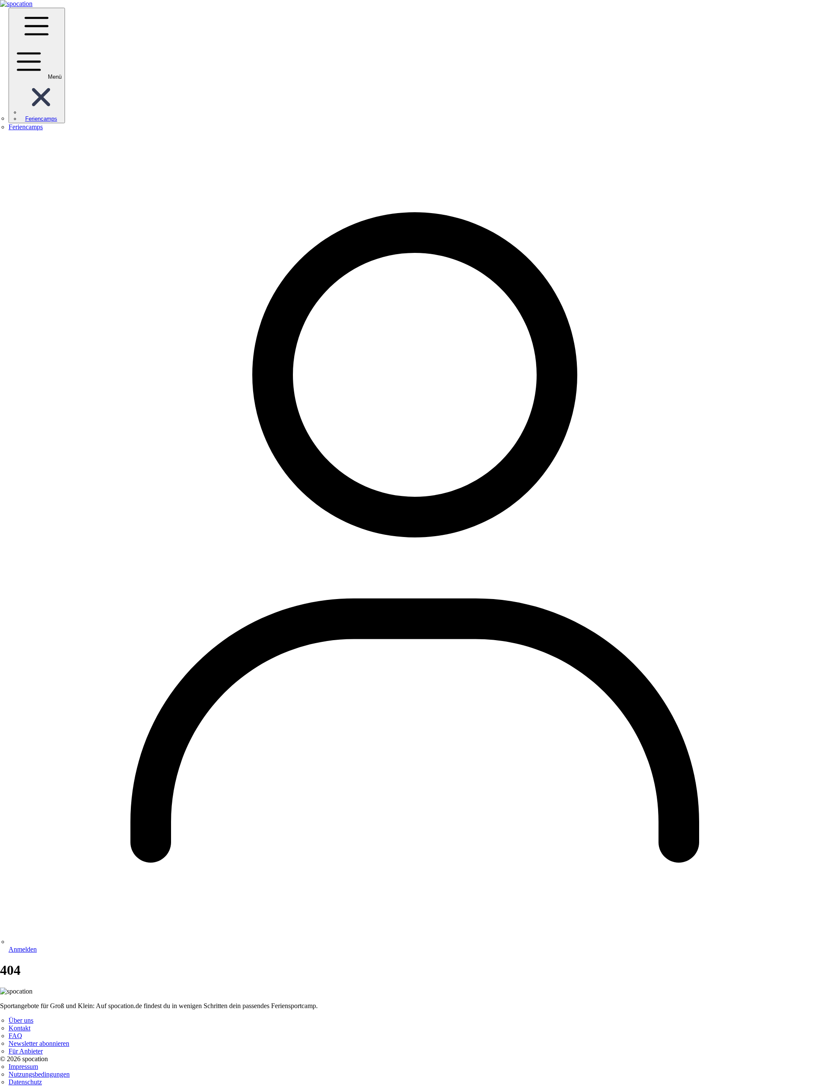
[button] (41, 112)
